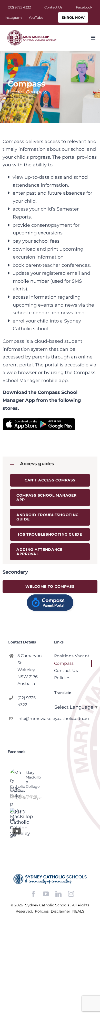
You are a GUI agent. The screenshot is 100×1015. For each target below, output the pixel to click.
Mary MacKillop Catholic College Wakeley (25, 781)
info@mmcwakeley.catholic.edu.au (31, 718)
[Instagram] (71, 894)
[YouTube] (46, 894)
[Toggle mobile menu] (93, 37)
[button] (50, 464)
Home (15, 92)
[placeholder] (50, 596)
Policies (42, 911)
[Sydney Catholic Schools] (50, 879)
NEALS (78, 911)
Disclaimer (61, 911)
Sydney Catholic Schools (47, 905)
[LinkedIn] (58, 894)
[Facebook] (33, 894)
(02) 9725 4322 (26, 701)
